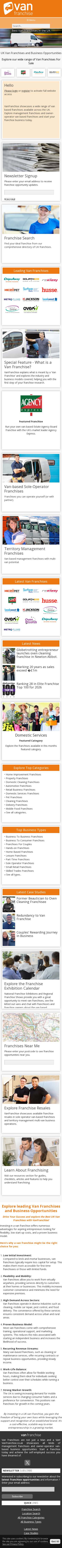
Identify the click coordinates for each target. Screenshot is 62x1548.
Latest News (31, 1529)
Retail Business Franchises (20, 789)
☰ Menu (31, 20)
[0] (28, 44)
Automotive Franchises (19, 785)
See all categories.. (16, 812)
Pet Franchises (14, 797)
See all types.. (13, 874)
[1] (32, 44)
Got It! (55, 1541)
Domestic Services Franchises (22, 793)
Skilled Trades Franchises (20, 870)
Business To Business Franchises (24, 836)
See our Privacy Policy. (13, 1544)
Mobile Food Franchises (19, 808)
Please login (11, 90)
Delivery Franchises (16, 804)
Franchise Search (31, 1509)
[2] (37, 44)
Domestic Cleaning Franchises (22, 782)
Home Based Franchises (19, 851)
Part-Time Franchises (18, 859)
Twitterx (27, 1463)
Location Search (31, 1513)
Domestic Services (31, 735)
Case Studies (31, 1533)
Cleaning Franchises (17, 801)
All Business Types (31, 1521)
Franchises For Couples (19, 844)
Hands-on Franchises (17, 848)
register (26, 90)
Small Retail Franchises (18, 867)
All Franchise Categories (31, 1517)
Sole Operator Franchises (20, 863)
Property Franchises (17, 778)
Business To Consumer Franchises (25, 840)
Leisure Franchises (16, 855)
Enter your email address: (16, 1482)
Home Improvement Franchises (23, 774)
